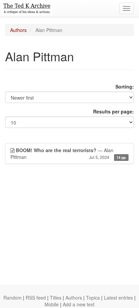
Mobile (52, 304)
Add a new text (78, 304)
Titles (55, 297)
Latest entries (118, 297)
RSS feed (36, 297)
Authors (18, 30)
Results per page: (113, 111)
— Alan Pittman (68, 153)
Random (12, 297)
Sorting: (124, 86)
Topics (93, 297)
